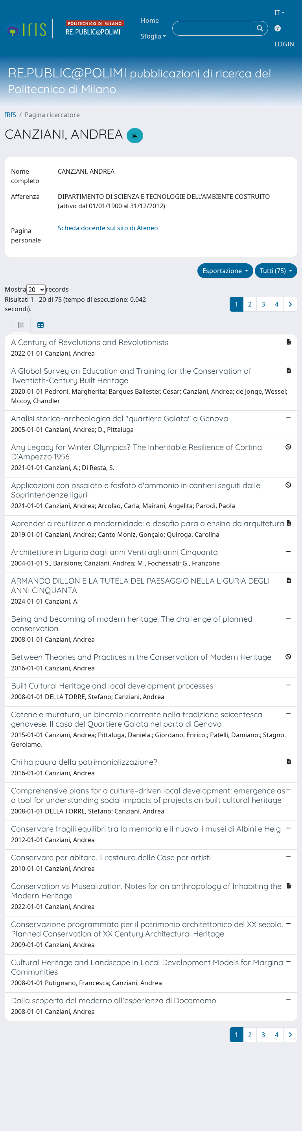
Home (150, 20)
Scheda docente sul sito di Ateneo (108, 228)
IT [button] (277, 12)
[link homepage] (29, 28)
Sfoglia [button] (151, 36)
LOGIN (284, 44)
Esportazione (223, 270)
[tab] (21, 325)
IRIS (10, 114)
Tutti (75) (273, 270)
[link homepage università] (95, 28)
